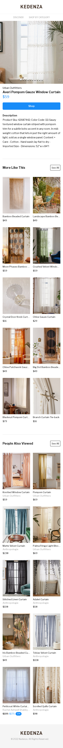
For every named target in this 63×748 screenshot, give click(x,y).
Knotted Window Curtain (16, 492)
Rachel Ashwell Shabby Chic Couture (23, 709)
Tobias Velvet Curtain (44, 652)
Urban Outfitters (12, 87)
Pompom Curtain (42, 492)
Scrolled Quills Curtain (45, 706)
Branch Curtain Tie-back (46, 417)
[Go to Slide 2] (23, 79)
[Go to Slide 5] (30, 79)
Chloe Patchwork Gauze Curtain (20, 367)
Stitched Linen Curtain (15, 599)
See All (55, 167)
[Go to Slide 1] (21, 79)
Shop (31, 106)
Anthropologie (10, 549)
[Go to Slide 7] (35, 79)
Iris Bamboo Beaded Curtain (18, 652)
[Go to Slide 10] (42, 79)
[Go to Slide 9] (39, 79)
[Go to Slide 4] (28, 79)
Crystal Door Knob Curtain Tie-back (22, 316)
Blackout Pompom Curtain (17, 417)
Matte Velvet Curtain (14, 545)
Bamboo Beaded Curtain (16, 216)
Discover (18, 17)
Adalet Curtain (41, 599)
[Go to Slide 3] (25, 79)
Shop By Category (39, 17)
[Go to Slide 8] (37, 79)
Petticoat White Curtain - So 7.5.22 (21, 706)
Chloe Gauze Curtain (44, 316)
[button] (31, 52)
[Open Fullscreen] (60, 80)
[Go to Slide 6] (32, 79)
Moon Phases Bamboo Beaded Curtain (24, 266)
